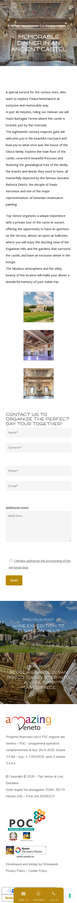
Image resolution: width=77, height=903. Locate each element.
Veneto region (55, 26)
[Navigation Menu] (71, 7)
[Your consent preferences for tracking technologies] (70, 896)
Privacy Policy (15, 871)
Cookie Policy (37, 871)
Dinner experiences (24, 26)
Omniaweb (50, 864)
